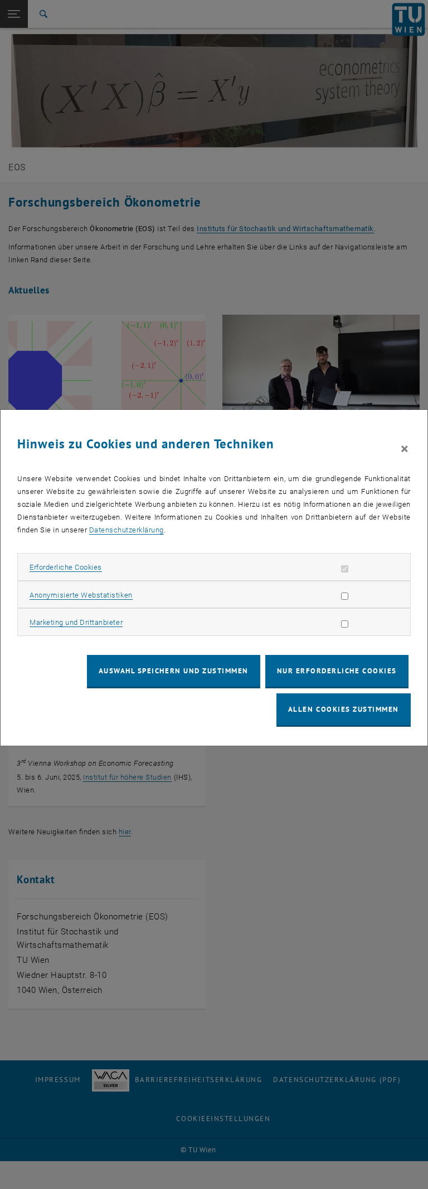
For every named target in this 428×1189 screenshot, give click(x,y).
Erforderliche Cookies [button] (66, 567)
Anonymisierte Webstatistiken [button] (81, 595)
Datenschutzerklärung (126, 530)
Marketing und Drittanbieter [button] (76, 622)
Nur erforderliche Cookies (337, 671)
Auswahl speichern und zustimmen (174, 671)
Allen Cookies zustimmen (343, 709)
